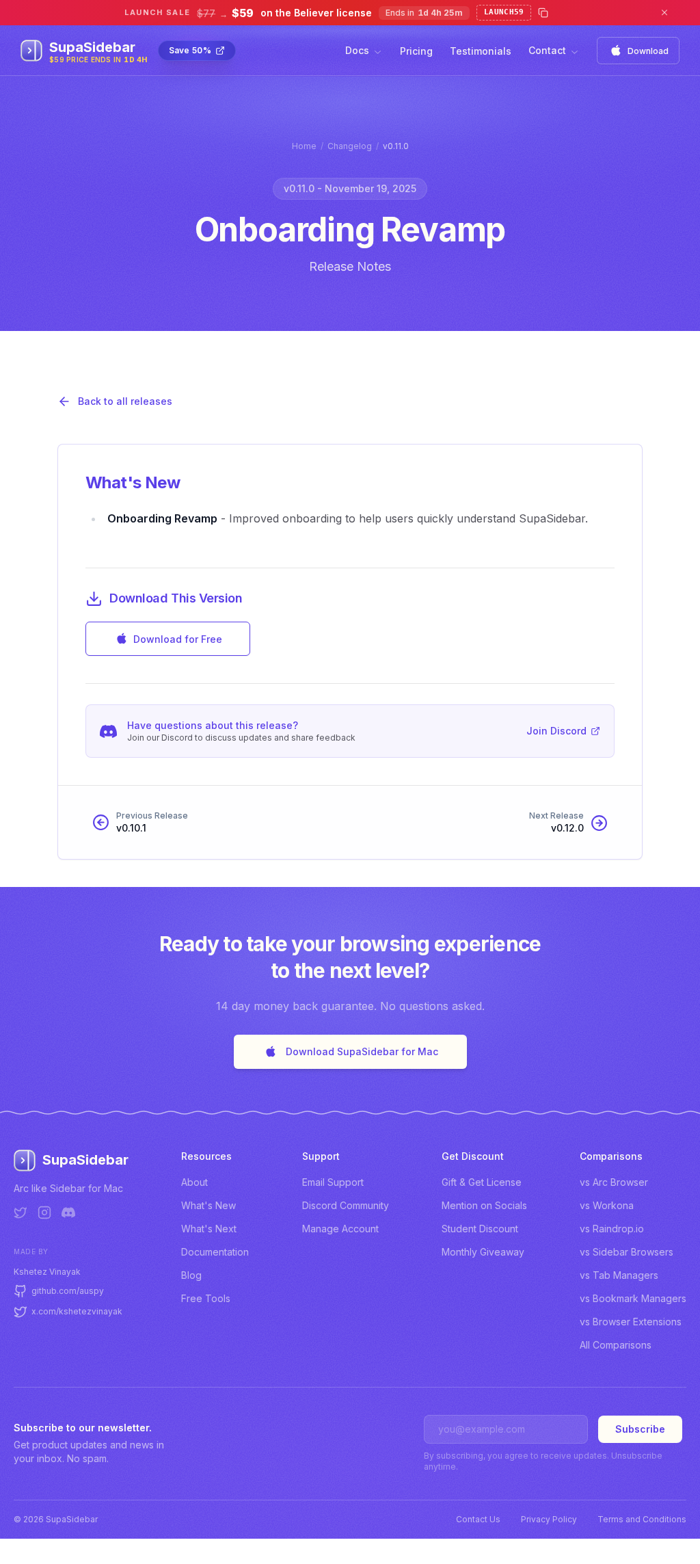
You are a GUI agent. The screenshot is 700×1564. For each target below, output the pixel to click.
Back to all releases (125, 401)
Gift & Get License (482, 1182)
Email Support (333, 1182)
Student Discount (480, 1228)
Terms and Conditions (641, 1519)
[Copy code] (543, 12)
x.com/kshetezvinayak (76, 1311)
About (194, 1182)
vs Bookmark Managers (633, 1298)
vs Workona (607, 1205)
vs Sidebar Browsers (626, 1252)
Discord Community (345, 1205)
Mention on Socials (484, 1205)
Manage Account (340, 1228)
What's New (208, 1205)
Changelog (349, 146)
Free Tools (205, 1298)
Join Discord (556, 731)
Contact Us (478, 1519)
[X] (20, 1212)
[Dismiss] (664, 12)
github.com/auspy (67, 1291)
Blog (191, 1275)
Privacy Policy (549, 1519)
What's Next (209, 1228)
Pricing (416, 51)
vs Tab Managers (619, 1275)
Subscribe (640, 1429)
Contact (547, 50)
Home (304, 146)
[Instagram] (44, 1212)
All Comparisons (615, 1345)
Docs (357, 50)
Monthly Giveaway (483, 1252)
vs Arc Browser (614, 1182)
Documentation (215, 1252)
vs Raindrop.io (612, 1228)
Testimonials (480, 51)
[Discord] (68, 1212)
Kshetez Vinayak (47, 1272)
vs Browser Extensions (631, 1321)
